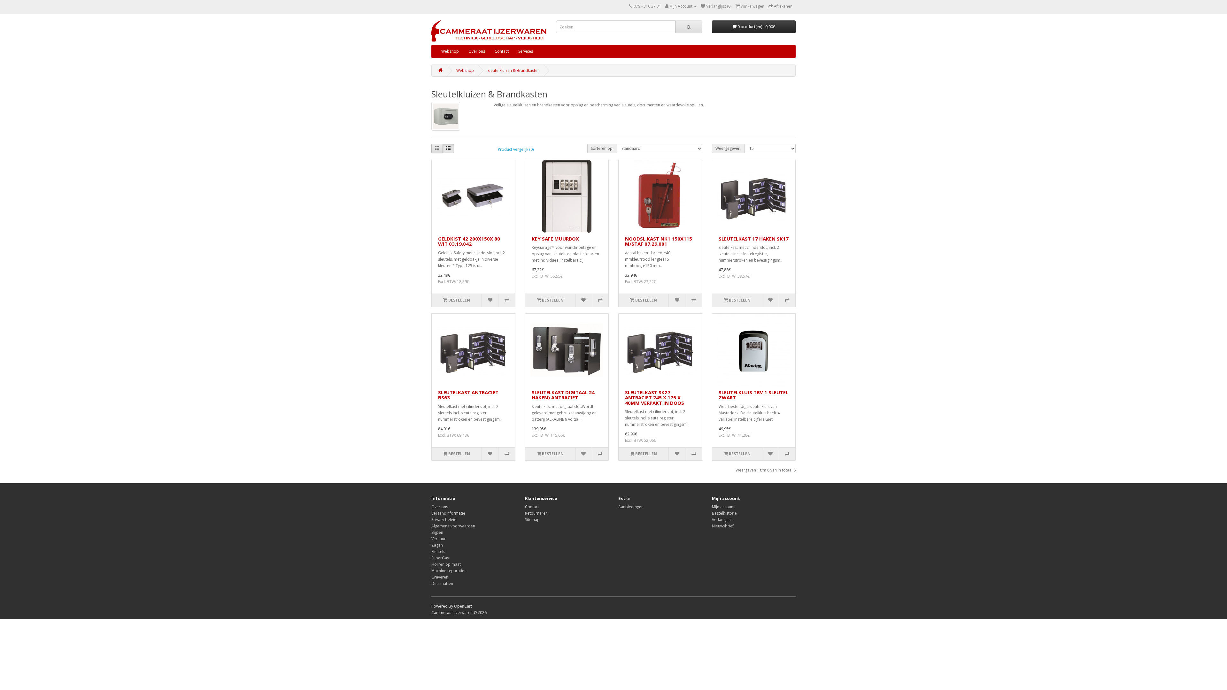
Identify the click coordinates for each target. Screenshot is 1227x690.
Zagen (437, 545)
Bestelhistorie (724, 513)
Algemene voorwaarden (453, 526)
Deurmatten (442, 583)
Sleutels (438, 551)
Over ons (476, 51)
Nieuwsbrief (723, 526)
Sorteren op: (602, 148)
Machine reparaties (448, 570)
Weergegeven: (728, 148)
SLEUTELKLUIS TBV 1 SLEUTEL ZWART (753, 395)
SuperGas (440, 558)
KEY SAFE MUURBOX (555, 238)
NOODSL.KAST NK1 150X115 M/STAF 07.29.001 (658, 241)
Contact (502, 51)
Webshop (450, 51)
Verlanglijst (722, 519)
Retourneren (536, 513)
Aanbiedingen (631, 507)
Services (525, 51)
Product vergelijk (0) (516, 149)
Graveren (439, 577)
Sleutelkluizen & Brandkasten (514, 70)
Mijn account (723, 507)
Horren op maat (446, 564)
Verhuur (438, 538)
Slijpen (437, 532)
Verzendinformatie (448, 513)
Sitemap (532, 519)
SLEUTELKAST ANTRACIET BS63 (468, 395)
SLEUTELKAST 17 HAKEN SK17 (754, 238)
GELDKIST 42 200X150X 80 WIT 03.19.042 (469, 241)
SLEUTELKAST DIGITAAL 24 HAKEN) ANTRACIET (563, 395)
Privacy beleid (444, 519)
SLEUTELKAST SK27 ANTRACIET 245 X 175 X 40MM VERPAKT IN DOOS (654, 397)
